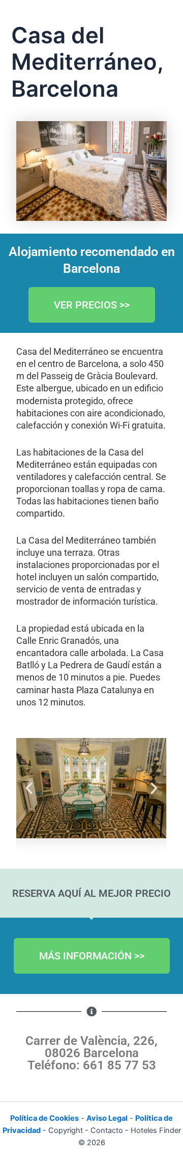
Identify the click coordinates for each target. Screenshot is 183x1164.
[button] (29, 788)
